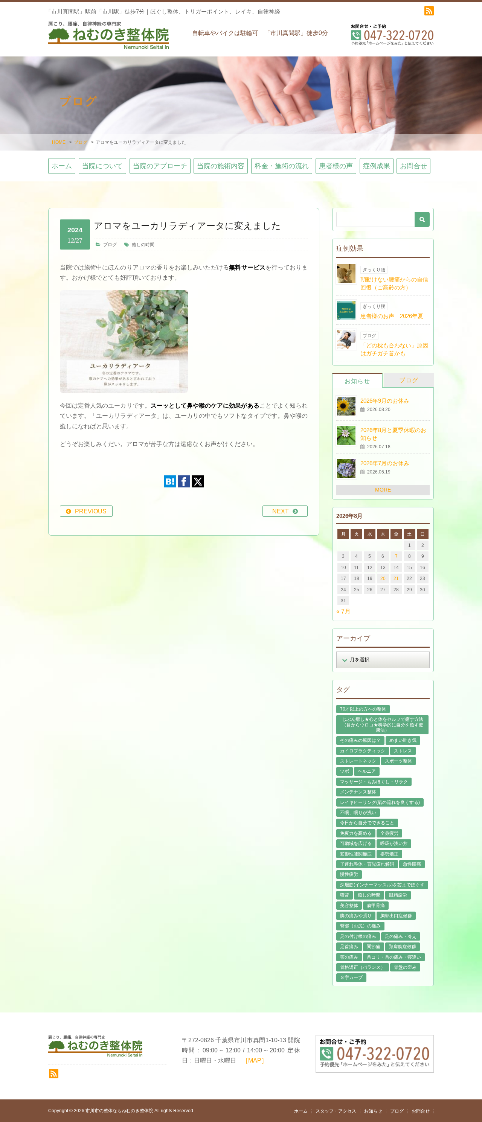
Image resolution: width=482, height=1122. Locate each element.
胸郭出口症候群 (396, 915)
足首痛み (349, 946)
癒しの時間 (143, 244)
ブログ (80, 142)
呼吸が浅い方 (393, 843)
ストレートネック (358, 761)
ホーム (62, 166)
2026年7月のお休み (384, 463)
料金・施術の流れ (282, 166)
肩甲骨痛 (376, 905)
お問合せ (413, 166)
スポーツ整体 (398, 761)
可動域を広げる (356, 843)
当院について (102, 166)
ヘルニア (367, 771)
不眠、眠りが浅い (358, 812)
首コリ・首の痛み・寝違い (394, 957)
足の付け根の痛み (358, 936)
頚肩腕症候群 (402, 946)
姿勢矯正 (389, 854)
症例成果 (376, 166)
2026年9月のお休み (384, 400)
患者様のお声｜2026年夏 (391, 316)
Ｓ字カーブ (351, 977)
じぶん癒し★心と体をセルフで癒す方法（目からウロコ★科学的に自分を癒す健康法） (382, 725)
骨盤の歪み (405, 967)
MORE (383, 490)
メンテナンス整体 (358, 792)
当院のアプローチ (160, 166)
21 (396, 578)
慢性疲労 (349, 874)
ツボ (344, 771)
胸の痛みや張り (356, 915)
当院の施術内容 (220, 166)
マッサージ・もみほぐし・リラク (374, 781)
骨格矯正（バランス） (362, 967)
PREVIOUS (91, 511)
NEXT (280, 511)
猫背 (344, 895)
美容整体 (349, 905)
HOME (59, 142)
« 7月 (343, 611)
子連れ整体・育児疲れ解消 (367, 864)
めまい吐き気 (402, 740)
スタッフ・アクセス (336, 1111)
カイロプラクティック (362, 751)
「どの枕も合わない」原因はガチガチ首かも (394, 349)
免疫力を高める (356, 833)
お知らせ (357, 381)
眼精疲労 (398, 895)
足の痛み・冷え (400, 936)
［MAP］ (254, 1060)
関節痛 (373, 946)
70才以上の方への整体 (363, 709)
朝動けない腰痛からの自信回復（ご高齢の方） (394, 283)
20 (383, 578)
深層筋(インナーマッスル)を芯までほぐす (382, 885)
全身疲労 (389, 833)
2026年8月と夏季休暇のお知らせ (393, 434)
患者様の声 (336, 166)
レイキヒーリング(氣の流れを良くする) (380, 802)
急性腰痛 (412, 864)
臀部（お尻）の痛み (360, 926)
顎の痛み (349, 957)
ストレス (403, 751)
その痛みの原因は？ (360, 740)
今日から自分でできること (367, 822)
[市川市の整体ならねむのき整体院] (108, 38)
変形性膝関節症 (356, 854)
